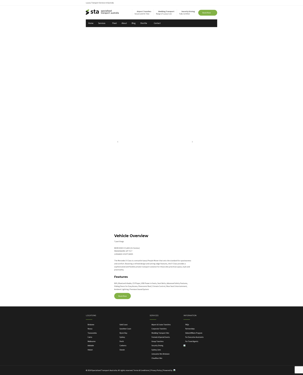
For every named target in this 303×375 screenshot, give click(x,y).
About (124, 23)
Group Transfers (158, 341)
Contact (157, 23)
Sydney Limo (156, 350)
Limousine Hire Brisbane (160, 354)
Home (90, 23)
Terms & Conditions (141, 370)
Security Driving (157, 345)
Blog (134, 23)
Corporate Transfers (159, 329)
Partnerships (190, 329)
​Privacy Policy (156, 370)
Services (101, 23)
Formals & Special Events (161, 337)
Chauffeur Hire (157, 358)
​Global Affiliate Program (193, 333)
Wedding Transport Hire (160, 333)
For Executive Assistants (194, 337)
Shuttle (143, 23)
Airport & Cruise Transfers (161, 324)
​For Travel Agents (191, 341)
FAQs (187, 324)
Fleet (114, 23)
